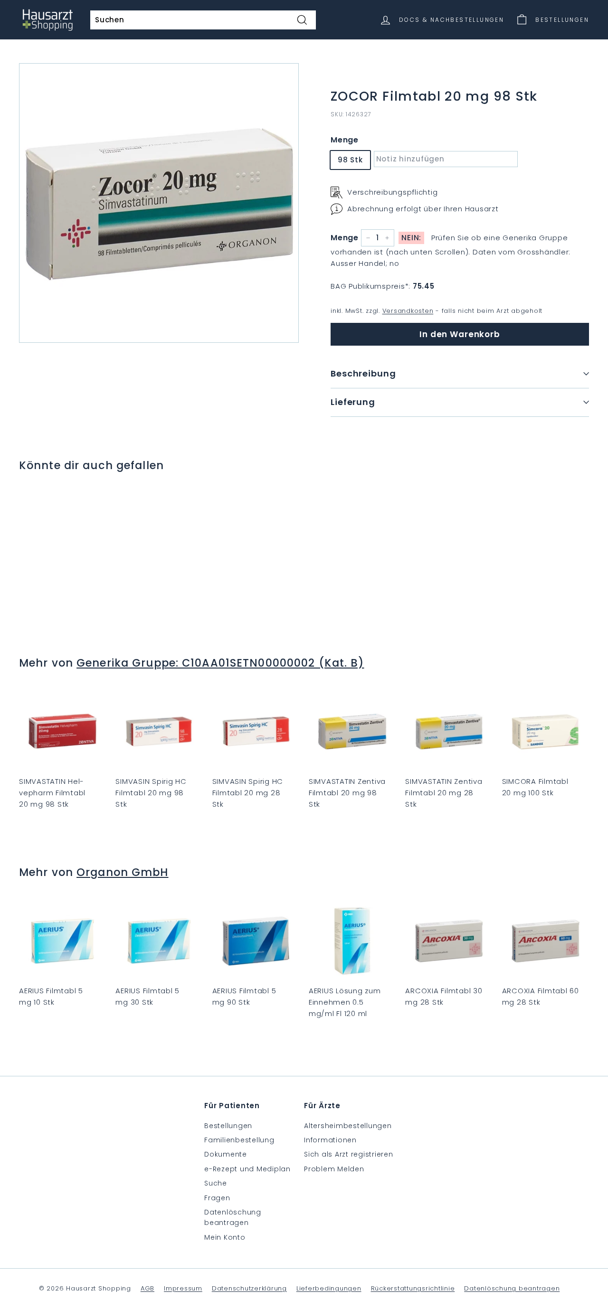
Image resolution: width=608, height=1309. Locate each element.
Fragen (217, 1198)
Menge (345, 139)
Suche (215, 1183)
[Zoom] (158, 203)
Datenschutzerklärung (249, 1288)
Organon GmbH (122, 872)
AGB (147, 1288)
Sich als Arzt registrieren (348, 1154)
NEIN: (411, 238)
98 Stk (350, 160)
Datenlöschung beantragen (232, 1217)
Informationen (330, 1140)
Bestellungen (228, 1125)
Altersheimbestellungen (348, 1125)
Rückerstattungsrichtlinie (413, 1288)
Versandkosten (408, 311)
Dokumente (225, 1154)
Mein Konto (225, 1237)
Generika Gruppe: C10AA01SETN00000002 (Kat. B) (220, 662)
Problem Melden (334, 1169)
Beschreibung (363, 373)
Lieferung (353, 402)
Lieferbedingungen (328, 1288)
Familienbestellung (239, 1140)
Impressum (183, 1288)
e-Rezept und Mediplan (247, 1169)
